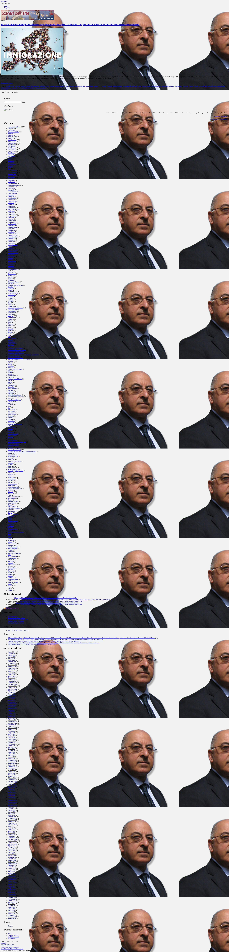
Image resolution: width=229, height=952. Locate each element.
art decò (10, 167)
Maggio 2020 (11, 773)
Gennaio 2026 (12, 663)
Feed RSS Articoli (6, 949)
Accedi (10, 933)
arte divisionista (12, 193)
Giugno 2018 (11, 810)
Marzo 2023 (11, 718)
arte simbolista (12, 261)
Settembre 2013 (12, 902)
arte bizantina (11, 180)
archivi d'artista (12, 164)
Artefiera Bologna (13, 269)
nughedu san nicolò (13, 487)
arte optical (11, 241)
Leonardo (10, 404)
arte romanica (11, 256)
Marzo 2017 (11, 834)
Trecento (10, 577)
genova (10, 372)
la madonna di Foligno (14, 400)
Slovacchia (15, 87)
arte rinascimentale (13, 253)
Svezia (33, 87)
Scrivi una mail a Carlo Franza (218, 119)
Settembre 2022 (12, 728)
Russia (66, 86)
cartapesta (10, 296)
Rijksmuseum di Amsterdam (16, 532)
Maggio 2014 (11, 889)
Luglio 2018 (11, 808)
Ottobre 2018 (11, 804)
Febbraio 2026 (12, 661)
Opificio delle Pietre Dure (15, 488)
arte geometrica (12, 216)
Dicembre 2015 (12, 858)
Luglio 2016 (11, 847)
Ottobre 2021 (11, 745)
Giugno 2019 (11, 791)
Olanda (191, 86)
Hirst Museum (12, 385)
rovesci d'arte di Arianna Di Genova (18, 630)
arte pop (10, 246)
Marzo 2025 (11, 679)
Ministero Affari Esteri (14, 448)
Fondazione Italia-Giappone (16, 353)
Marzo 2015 (11, 873)
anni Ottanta (11, 146)
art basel (10, 165)
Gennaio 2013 (12, 915)
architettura (11, 162)
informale (10, 390)
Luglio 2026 (11, 653)
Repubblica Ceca (210, 86)
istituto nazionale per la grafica (16, 396)
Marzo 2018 (11, 815)
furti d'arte (11, 366)
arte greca (10, 219)
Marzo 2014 (11, 892)
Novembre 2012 (12, 918)
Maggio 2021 (11, 753)
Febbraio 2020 (12, 778)
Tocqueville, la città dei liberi (16, 622)
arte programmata (13, 249)
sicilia (9, 555)
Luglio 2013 (11, 905)
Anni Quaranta (12, 148)
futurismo (10, 367)
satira (9, 538)
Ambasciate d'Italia (13, 132)
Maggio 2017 (11, 831)
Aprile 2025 (11, 678)
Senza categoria (12, 548)
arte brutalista (11, 182)
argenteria (14, 170)
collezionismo (12, 311)
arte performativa (12, 245)
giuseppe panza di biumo (15, 379)
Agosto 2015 (11, 865)
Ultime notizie (12, 608)
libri (9, 408)
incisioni (13, 338)
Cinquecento (11, 306)
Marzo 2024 (11, 699)
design (10, 322)
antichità (10, 157)
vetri (9, 587)
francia (148, 86)
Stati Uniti (11, 561)
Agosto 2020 (11, 768)
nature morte (11, 477)
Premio (10, 517)
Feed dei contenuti (13, 935)
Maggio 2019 (11, 792)
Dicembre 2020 (12, 762)
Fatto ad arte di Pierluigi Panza (16, 618)
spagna (21, 87)
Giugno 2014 (11, 887)
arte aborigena (12, 174)
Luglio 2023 (11, 711)
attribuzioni (11, 272)
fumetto (10, 364)
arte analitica (11, 177)
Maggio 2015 (11, 870)
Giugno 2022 (11, 732)
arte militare (11, 232)
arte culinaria (11, 186)
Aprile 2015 (11, 871)
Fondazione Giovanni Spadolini (17, 350)
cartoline (10, 298)
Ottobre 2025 (11, 668)
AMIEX (10, 138)
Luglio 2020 (11, 770)
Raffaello (10, 527)
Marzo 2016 (11, 854)
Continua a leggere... (6, 83)
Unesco (10, 580)
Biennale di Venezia (13, 282)
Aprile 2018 (11, 813)
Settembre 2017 (12, 825)
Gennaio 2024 (12, 702)
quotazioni (11, 524)
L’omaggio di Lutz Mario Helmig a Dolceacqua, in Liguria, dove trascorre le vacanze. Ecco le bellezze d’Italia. (45, 598)
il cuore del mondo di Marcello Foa (18, 619)
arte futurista (11, 214)
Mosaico (10, 463)
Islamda (168, 86)
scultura (10, 542)
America (10, 133)
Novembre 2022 (12, 724)
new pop (10, 480)
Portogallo (201, 86)
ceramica (10, 301)
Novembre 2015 (12, 860)
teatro (9, 572)
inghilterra (158, 86)
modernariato (11, 455)
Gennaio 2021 (12, 760)
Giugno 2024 (11, 694)
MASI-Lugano (12, 435)
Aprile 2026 (11, 658)
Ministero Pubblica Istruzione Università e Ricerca (22, 451)
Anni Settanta (12, 151)
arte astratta (11, 178)
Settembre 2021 (12, 747)
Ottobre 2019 (11, 784)
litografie (10, 416)
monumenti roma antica (14, 461)
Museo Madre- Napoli (14, 469)
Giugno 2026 (11, 655)
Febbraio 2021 (12, 758)
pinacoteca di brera (13, 501)
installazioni (11, 392)
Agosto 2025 (11, 671)
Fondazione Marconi (14, 356)
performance (11, 498)
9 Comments (4, 90)
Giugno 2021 (11, 752)
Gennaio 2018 (12, 818)
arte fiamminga (12, 207)
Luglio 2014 (11, 886)
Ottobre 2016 (11, 842)
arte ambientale (12, 175)
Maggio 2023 (11, 715)
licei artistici (11, 411)
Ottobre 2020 (11, 765)
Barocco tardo (12, 274)
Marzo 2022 (11, 737)
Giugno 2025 (11, 674)
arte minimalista (12, 235)
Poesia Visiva (11, 506)
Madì (9, 425)
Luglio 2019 (11, 789)
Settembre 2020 (12, 766)
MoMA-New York (13, 456)
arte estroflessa (12, 201)
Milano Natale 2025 (13, 445)
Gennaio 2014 (12, 896)
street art (10, 569)
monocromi (11, 459)
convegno (17, 86)
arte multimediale (13, 237)
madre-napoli (11, 427)
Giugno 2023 (11, 713)
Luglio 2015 (11, 867)
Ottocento (10, 492)
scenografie (11, 540)
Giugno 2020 (11, 771)
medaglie (10, 437)
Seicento (10, 545)
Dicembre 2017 (12, 820)
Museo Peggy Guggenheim (15, 471)
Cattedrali (10, 299)
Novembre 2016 (12, 841)
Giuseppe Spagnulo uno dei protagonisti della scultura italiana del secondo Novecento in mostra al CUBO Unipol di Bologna (43, 641)
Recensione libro (12, 529)
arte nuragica (11, 238)
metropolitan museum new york (17, 442)
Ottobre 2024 (11, 687)
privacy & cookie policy (7, 944)
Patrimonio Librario (13, 496)
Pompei (10, 513)
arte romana (11, 254)
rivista (9, 535)
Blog (5, 6)
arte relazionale (12, 251)
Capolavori (11, 291)
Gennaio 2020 (12, 779)
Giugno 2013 (11, 907)
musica (10, 472)
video (9, 589)
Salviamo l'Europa (6, 87)
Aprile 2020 (11, 774)
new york (10, 482)
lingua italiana (12, 414)
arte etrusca (11, 203)
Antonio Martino (12, 616)
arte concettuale (12, 183)
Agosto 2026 (11, 652)
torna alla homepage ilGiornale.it (10, 947)
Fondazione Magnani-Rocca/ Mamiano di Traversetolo (23, 354)
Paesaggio (11, 493)
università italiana (88, 86)
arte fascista (11, 204)
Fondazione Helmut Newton (16, 351)
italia (37, 86)
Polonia (196, 86)
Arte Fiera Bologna (13, 209)
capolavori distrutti (13, 293)
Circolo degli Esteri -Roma (15, 308)
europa (144, 86)
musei (9, 466)
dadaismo (10, 320)
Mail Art (10, 429)
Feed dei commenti (13, 937)
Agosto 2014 (11, 884)
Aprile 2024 (11, 697)
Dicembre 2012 (12, 917)
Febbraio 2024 (12, 700)
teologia (10, 574)
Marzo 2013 (11, 912)
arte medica (11, 228)
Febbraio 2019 (12, 797)
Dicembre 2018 (12, 800)
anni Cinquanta (12, 140)
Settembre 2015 (12, 863)
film (9, 346)
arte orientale (11, 243)
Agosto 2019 (11, 787)
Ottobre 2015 (11, 862)
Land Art (10, 401)
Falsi (9, 337)
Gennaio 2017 (12, 837)
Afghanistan (11, 130)
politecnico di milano (14, 508)
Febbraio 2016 (12, 855)
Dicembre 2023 (12, 703)
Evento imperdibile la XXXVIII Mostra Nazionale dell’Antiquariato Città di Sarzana (32, 644)
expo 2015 (11, 335)
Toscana (10, 576)
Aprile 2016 (11, 852)
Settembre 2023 (12, 708)
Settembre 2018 (12, 805)
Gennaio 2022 (12, 741)
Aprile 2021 (11, 755)
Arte (9, 169)
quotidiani (11, 526)
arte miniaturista (12, 233)
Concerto (10, 314)
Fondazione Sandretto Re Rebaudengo (19, 359)
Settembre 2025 (12, 670)
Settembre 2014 (12, 883)
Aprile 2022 (11, 736)
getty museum (12, 375)
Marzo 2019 (11, 795)
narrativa (10, 474)
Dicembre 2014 (12, 878)
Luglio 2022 (11, 731)
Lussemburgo (178, 86)
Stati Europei (27, 87)
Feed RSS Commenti (17, 949)
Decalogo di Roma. (135, 86)
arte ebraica (11, 195)
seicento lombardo (13, 547)
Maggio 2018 (11, 812)
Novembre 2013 (12, 899)
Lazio (9, 403)
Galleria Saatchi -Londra (15, 369)
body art (10, 283)
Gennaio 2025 (12, 682)
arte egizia (11, 196)
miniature (10, 446)
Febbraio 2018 (12, 816)
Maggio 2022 (11, 734)
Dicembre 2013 (12, 897)
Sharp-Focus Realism (14, 553)
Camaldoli (11, 288)
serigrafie (10, 550)
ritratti (9, 534)
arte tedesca (11, 264)
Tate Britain (11, 571)
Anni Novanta (12, 144)
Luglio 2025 (11, 673)
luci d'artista (11, 421)
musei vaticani (12, 467)
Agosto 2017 (11, 826)
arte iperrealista (12, 224)
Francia (28, 86)
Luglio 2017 (11, 828)
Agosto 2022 (11, 729)
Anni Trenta (11, 153)
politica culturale (59, 86)
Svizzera (38, 87)
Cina (9, 303)
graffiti (10, 380)
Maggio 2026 (11, 657)
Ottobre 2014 (11, 881)
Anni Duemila (10, 86)
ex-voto (10, 333)
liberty (9, 406)
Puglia (9, 519)
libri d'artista (11, 409)
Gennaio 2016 (12, 857)
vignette (10, 590)
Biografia (7, 8)
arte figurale (11, 211)
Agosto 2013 (11, 904)
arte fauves (11, 206)
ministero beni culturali (14, 450)
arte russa (10, 258)
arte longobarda (12, 227)
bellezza (10, 277)
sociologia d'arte (12, 556)
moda (9, 453)
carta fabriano (12, 295)
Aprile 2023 (11, 716)
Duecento (10, 329)
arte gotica (11, 217)
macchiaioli (11, 422)
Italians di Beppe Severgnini (16, 621)
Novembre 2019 (12, 783)
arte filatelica (11, 212)
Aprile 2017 (11, 833)
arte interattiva (12, 222)
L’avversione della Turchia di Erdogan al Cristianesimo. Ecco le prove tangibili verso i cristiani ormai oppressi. (51, 601)
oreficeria (10, 490)
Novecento (11, 485)
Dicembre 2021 (12, 742)
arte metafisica (12, 230)
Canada (10, 290)
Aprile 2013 (11, 910)
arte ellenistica (12, 198)
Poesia (10, 505)
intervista (33, 86)
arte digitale (11, 190)
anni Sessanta (11, 149)
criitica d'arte (11, 317)
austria (115, 86)
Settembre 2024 (12, 689)
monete (10, 458)
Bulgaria (119, 86)
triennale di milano (13, 579)
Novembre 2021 (12, 744)
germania (10, 374)
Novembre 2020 (12, 763)
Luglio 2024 (11, 692)
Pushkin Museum (13, 521)
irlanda (163, 86)
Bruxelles (10, 287)
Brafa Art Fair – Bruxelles (15, 285)
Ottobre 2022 (11, 726)
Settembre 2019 (12, 786)
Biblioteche (11, 280)
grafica (10, 382)
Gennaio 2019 (12, 799)
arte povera (11, 248)
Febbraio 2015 (12, 875)
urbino (10, 584)
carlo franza (126, 86)
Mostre (10, 464)
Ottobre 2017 (11, 823)
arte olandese (11, 240)
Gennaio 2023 (12, 721)
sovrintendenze (12, 558)
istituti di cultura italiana (14, 395)
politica (52, 86)
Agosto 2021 (11, 749)
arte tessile (11, 266)
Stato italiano (78, 86)
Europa (10, 332)
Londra (10, 419)
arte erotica (11, 199)
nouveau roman (12, 484)
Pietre (9, 500)
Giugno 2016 (11, 849)
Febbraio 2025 (12, 681)
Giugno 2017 (11, 829)
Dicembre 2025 (12, 665)
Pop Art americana (13, 514)
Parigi (47, 86)
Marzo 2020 (11, 776)
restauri (10, 530)
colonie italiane (12, 312)
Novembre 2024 (12, 686)
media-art (10, 438)
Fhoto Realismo (12, 343)
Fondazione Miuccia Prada (15, 358)
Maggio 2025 (11, 676)
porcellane (11, 516)
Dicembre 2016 (12, 839)
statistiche (71, 86)
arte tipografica (12, 267)
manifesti (42, 86)
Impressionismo (12, 388)
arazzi (9, 159)
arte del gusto (11, 188)
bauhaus (10, 275)
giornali (10, 377)
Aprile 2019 (11, 794)
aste (9, 270)
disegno (10, 327)
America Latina (12, 136)
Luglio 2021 (11, 750)
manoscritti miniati (13, 434)
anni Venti (11, 154)
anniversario (11, 156)
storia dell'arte (12, 568)
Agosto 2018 (11, 807)
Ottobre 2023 (11, 707)
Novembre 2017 (12, 821)
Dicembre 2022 (12, 723)
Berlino (10, 279)
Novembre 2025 (12, 666)
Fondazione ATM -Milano (15, 348)
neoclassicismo (12, 479)
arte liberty (11, 225)
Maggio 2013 (11, 908)
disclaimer (3, 943)
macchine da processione (15, 424)
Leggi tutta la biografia (220, 116)
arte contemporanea (13, 185)
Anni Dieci (11, 141)
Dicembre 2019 (12, 781)
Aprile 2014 (11, 891)
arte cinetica (14, 191)
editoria (10, 330)
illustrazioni (11, 387)
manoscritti (11, 432)
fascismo (10, 340)
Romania (218, 86)
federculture (11, 341)
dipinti (9, 325)
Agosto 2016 (11, 846)
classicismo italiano (13, 309)
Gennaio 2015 (12, 876)
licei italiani (11, 413)
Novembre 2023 (12, 705)
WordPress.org (12, 938)
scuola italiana (12, 543)
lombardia (11, 417)
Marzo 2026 (11, 660)
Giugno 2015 (11, 868)
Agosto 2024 (11, 691)
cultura (23, 86)
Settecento (11, 551)
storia (9, 566)
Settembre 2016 (12, 844)
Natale (10, 475)
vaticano (96, 86)
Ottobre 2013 (11, 900)
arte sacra (10, 259)
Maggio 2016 (11, 850)
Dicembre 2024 (12, 684)
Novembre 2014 (12, 879)
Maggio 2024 (11, 695)
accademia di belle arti (14, 127)
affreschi (10, 128)
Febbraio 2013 (12, 913)
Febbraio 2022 (12, 739)
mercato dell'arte (12, 440)
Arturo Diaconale (107, 86)
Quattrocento (11, 522)
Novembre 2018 (12, 802)
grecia (152, 86)
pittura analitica (12, 503)
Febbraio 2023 (12, 720)
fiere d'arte (11, 345)
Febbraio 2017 (12, 836)
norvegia (185, 86)
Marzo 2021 (11, 757)
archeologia (11, 161)
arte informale (12, 220)
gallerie (10, 371)
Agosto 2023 (11, 710)
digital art (10, 324)
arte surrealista (12, 262)
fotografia (10, 361)
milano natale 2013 (13, 443)
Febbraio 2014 (12, 894)
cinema (10, 304)
